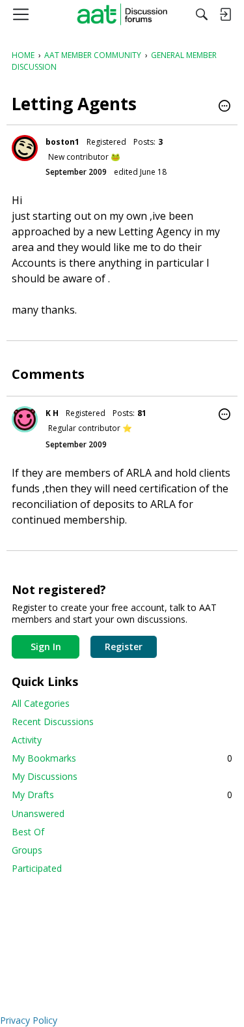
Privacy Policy (28, 1020)
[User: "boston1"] (25, 148)
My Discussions (44, 776)
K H (52, 413)
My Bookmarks (122, 758)
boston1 (62, 141)
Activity (27, 740)
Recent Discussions (53, 721)
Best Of (28, 832)
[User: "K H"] (25, 419)
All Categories (41, 703)
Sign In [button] (46, 646)
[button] (224, 106)
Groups (27, 850)
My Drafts (122, 794)
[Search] (201, 14)
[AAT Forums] (122, 14)
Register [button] (123, 646)
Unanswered (38, 813)
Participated (37, 868)
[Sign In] (225, 14)
